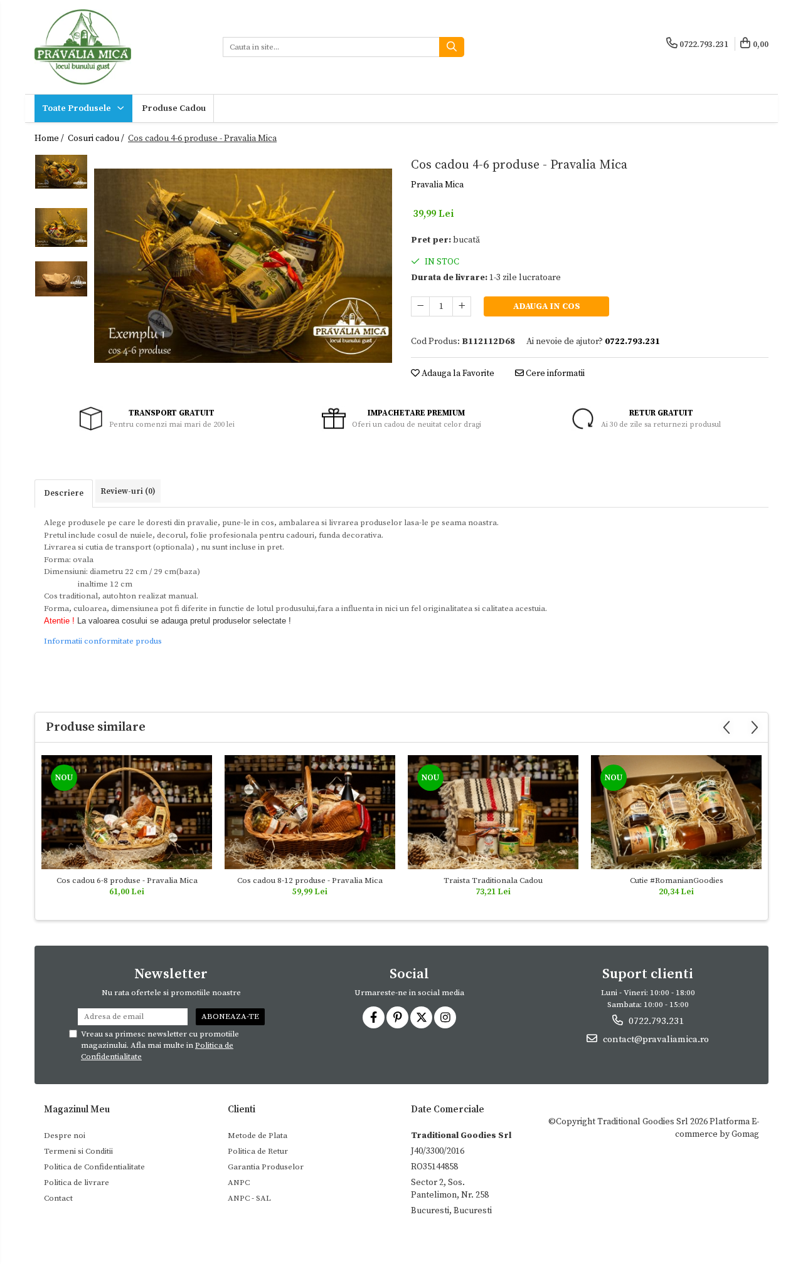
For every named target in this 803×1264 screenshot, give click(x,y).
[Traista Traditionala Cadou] (493, 812)
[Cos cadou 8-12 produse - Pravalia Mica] (310, 812)
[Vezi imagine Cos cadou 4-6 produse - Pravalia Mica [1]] (61, 227)
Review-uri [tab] (128, 491)
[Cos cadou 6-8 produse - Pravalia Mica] (126, 812)
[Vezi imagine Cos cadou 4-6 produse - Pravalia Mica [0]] (61, 172)
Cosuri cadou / (97, 138)
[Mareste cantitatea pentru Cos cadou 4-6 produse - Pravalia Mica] (461, 306)
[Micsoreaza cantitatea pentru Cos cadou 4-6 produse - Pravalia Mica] (420, 306)
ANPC (239, 1183)
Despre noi (64, 1136)
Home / (50, 138)
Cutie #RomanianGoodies (676, 880)
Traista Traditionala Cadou (493, 880)
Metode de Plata (257, 1136)
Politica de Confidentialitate (94, 1167)
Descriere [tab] (63, 493)
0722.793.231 (655, 1021)
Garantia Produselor (266, 1167)
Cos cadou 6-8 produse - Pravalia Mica (127, 880)
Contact (58, 1198)
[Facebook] (374, 1017)
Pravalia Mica (437, 185)
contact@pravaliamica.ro (654, 1039)
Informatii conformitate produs (103, 641)
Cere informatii (554, 373)
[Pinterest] (397, 1017)
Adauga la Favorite (457, 373)
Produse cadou (174, 108)
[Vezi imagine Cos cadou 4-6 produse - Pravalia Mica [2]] (61, 278)
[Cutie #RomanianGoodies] (676, 812)
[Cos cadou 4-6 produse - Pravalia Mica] (243, 266)
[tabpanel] (243, 266)
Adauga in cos (546, 306)
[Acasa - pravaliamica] (119, 47)
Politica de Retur (258, 1151)
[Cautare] (451, 47)
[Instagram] (445, 1017)
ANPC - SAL (249, 1198)
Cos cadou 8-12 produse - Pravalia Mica (310, 880)
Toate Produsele (77, 108)
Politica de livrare (76, 1183)
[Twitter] (421, 1017)
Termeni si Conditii (78, 1151)
